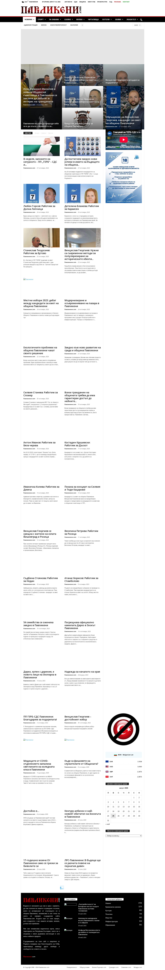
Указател (131, 19)
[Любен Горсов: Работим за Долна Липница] (41, 193)
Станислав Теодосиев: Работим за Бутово (36, 252)
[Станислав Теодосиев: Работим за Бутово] (41, 237)
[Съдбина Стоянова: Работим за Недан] (41, 565)
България (74, 25)
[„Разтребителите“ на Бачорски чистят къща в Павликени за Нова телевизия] (70, 907)
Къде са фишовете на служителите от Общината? (81, 762)
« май (108, 824)
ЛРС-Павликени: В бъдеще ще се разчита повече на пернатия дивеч (83, 863)
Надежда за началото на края (82, 671)
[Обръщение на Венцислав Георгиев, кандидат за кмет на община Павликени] (123, 110)
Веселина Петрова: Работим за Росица (81, 532)
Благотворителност (58, 25)
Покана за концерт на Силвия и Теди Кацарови (82, 488)
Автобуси (68, 2)
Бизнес (44, 25)
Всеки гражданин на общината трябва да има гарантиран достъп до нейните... (80, 397)
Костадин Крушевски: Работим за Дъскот (77, 444)
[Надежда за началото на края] (83, 659)
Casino (67, 19)
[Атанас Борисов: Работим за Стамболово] (83, 565)
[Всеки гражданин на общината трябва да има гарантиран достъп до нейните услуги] (83, 380)
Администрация (30, 25)
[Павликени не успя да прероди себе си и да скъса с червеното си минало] (41, 121)
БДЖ (75, 2)
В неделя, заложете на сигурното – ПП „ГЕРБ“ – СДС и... (40, 161)
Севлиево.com (126, 967)
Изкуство (108, 918)
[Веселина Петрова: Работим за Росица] (83, 518)
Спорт (41, 19)
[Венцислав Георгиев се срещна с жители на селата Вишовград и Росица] (41, 518)
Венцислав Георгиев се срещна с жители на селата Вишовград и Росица (39, 533)
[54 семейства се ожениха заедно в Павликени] (41, 609)
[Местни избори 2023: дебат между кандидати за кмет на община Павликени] (41, 287)
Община (82, 2)
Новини (28, 19)
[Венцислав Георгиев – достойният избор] (83, 704)
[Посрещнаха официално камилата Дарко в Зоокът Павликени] (83, 609)
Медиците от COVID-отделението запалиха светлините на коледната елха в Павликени (38, 765)
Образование (110, 925)
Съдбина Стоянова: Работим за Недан (40, 580)
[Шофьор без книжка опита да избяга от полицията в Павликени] (70, 933)
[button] (141, 20)
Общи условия (84, 967)
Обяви (118, 19)
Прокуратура (102, 2)
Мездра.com (138, 967)
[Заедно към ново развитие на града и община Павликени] (83, 335)
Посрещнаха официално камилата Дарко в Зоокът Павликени (80, 625)
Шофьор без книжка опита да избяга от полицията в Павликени (89, 932)
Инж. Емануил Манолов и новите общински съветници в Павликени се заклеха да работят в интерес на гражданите (40, 95)
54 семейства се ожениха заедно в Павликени (38, 624)
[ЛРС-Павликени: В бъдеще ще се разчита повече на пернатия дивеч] (83, 847)
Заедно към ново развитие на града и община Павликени (83, 349)
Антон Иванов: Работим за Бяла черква (39, 444)
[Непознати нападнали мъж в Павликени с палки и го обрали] (70, 921)
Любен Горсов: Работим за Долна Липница (39, 208)
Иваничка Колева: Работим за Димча (41, 488)
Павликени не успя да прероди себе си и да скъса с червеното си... (41, 125)
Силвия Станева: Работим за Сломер (40, 394)
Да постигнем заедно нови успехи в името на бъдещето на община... (82, 161)
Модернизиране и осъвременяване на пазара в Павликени (82, 303)
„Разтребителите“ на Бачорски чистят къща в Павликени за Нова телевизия (88, 907)
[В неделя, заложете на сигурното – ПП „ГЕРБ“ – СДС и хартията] (41, 146)
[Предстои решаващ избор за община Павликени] (82, 121)
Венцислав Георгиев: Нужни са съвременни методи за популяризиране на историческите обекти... (82, 255)
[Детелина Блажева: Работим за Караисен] (83, 193)
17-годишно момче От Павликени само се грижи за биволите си (40, 863)
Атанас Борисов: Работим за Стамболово (81, 580)
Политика (108, 914)
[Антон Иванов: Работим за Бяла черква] (41, 430)
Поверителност (72, 967)
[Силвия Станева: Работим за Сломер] (41, 380)
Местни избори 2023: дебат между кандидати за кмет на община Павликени (41, 303)
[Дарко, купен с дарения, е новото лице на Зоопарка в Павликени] (41, 659)
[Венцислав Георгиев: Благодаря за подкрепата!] (123, 77)
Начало (37, 133)
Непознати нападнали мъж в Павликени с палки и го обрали (88, 920)
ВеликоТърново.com (99, 967)
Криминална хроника (113, 907)
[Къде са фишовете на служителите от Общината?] (83, 748)
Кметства (91, 2)
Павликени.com (29, 105)
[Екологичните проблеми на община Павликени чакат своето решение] (41, 335)
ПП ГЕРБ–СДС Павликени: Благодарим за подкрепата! (40, 718)
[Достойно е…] (41, 798)
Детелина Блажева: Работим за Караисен (82, 208)
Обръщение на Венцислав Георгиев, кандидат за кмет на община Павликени (123, 120)
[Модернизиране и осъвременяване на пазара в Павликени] (83, 287)
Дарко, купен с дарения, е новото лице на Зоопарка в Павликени (39, 674)
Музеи (79, 19)
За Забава (54, 19)
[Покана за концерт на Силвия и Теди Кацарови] (83, 474)
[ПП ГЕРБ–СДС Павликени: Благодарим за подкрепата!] (41, 704)
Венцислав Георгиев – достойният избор (78, 718)
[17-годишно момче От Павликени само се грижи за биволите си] (41, 847)
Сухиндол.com (113, 967)
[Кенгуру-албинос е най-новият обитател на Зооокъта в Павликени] (83, 798)
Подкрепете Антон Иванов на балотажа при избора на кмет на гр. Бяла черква (82, 102)
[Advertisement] (115, 10)
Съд (110, 2)
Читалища (93, 19)
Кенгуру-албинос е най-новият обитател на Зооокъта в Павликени (83, 813)
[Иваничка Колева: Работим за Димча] (41, 474)
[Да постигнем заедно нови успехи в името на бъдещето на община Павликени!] (83, 146)
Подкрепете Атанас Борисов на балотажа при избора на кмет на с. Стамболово (81, 80)
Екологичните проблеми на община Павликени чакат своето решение (40, 350)
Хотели (106, 19)
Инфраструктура (111, 921)
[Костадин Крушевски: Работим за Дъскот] (83, 430)
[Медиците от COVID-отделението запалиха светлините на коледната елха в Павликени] (41, 748)
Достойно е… (31, 811)
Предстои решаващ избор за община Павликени (78, 125)
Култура (108, 910)
